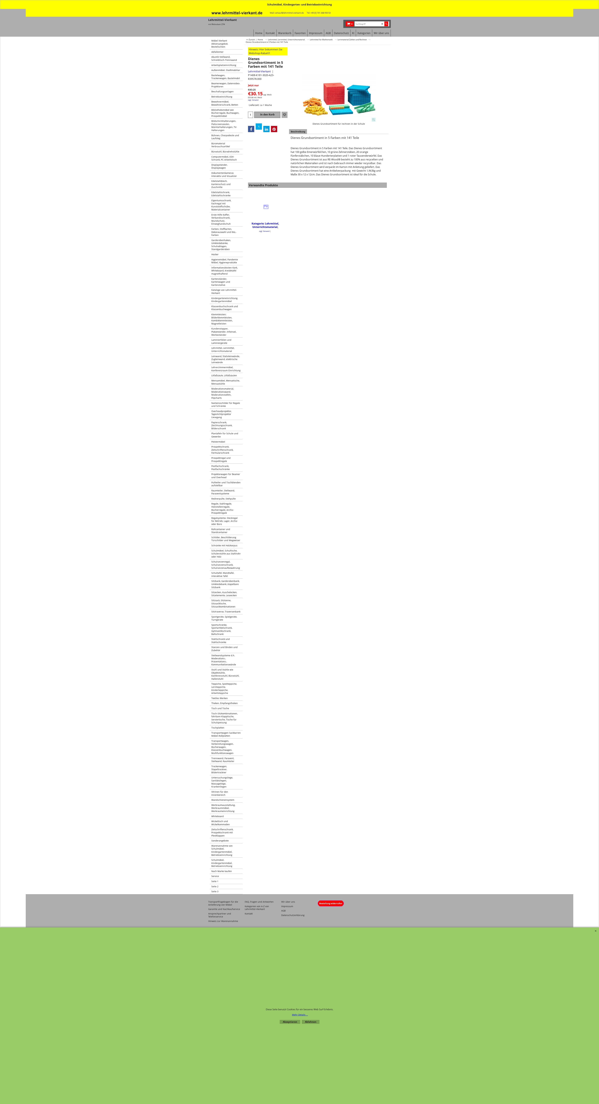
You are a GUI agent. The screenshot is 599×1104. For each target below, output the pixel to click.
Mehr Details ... (300, 1014)
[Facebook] (251, 129)
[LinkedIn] (266, 129)
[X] (259, 126)
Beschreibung (298, 131)
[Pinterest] (274, 129)
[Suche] (386, 24)
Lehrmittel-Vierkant (259, 71)
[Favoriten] (284, 115)
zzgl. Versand (253, 100)
